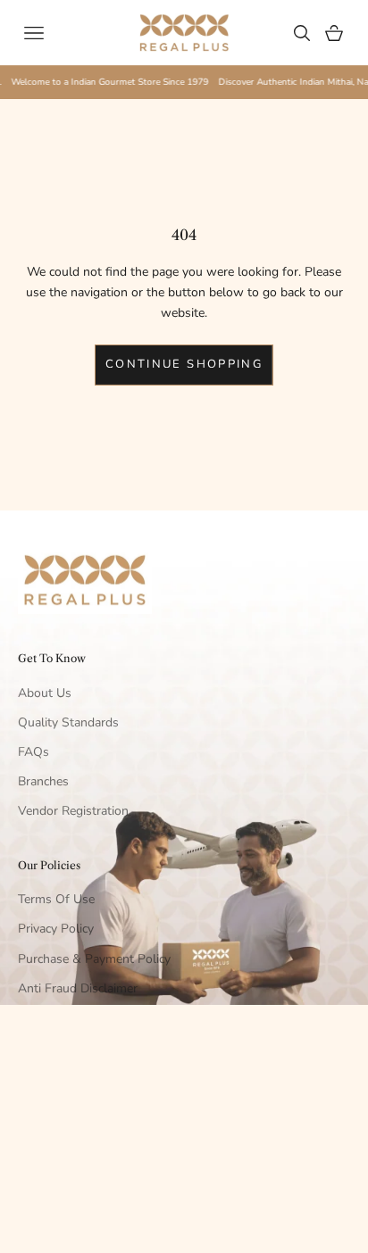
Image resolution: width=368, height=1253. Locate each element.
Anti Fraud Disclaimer (78, 988)
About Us (44, 693)
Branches (43, 781)
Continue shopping (184, 364)
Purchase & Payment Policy (94, 958)
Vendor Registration (73, 810)
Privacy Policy (56, 928)
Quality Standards (68, 722)
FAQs (33, 751)
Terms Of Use (56, 899)
